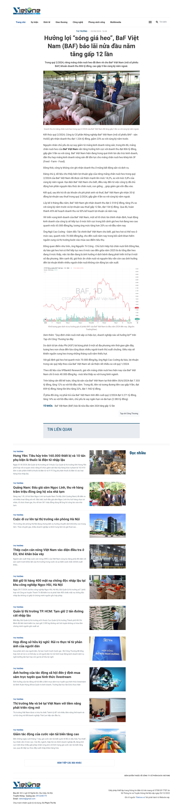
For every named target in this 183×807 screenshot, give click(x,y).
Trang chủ (20, 22)
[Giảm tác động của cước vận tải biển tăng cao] (107, 741)
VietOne (27, 11)
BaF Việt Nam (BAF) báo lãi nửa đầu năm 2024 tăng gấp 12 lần (85, 405)
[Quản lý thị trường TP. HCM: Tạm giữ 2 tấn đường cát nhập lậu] (107, 618)
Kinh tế (47, 22)
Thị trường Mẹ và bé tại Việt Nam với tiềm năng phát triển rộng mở (47, 705)
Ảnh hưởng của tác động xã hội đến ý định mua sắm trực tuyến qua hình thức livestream (46, 675)
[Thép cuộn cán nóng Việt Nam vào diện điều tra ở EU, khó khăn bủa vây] (107, 556)
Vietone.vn (140, 797)
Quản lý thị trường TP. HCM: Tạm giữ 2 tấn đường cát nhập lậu (48, 613)
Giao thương (61, 22)
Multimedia (115, 22)
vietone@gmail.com (27, 799)
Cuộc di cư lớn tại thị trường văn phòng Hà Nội (46, 519)
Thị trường (81, 31)
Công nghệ (78, 22)
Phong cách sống (96, 22)
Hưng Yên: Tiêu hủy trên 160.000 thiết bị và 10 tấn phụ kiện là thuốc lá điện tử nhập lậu (49, 458)
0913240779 (41, 796)
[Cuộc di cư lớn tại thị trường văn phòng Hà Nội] (107, 526)
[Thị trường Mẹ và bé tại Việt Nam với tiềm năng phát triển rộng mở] (107, 710)
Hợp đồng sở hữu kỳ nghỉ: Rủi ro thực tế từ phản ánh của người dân (47, 644)
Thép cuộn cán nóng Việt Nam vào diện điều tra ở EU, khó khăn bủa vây (48, 552)
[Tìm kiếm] (157, 22)
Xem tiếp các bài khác (69, 763)
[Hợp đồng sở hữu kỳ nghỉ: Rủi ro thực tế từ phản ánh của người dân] (107, 649)
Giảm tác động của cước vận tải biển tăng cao (46, 734)
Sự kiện (34, 22)
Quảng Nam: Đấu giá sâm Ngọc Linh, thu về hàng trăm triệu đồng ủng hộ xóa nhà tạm (48, 490)
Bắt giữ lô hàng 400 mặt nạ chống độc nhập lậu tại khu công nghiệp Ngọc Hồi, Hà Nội (49, 583)
